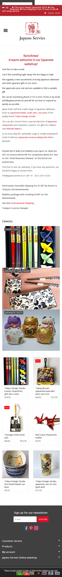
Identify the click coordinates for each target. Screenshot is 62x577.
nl (3, 7)
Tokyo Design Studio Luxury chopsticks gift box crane (14, 391)
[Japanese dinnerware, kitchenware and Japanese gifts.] (36, 30)
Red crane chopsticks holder (46, 436)
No (27, 574)
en (7, 7)
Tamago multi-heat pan (14, 436)
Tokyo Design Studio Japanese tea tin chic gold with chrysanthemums (46, 484)
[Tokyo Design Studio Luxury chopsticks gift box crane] (15, 371)
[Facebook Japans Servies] (26, 528)
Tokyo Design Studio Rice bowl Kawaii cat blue (14, 484)
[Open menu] (5, 30)
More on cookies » (38, 574)
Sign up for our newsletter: (31, 512)
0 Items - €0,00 (54, 13)
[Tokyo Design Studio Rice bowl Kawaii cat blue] (15, 464)
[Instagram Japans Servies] (36, 528)
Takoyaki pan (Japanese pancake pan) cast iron (45, 391)
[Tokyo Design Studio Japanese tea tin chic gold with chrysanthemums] (46, 464)
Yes (19, 574)
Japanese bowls (18, 112)
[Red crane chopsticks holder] (46, 418)
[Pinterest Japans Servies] (31, 528)
